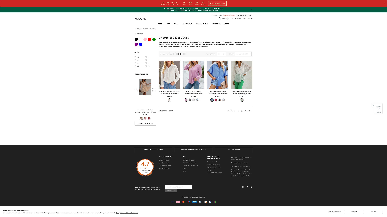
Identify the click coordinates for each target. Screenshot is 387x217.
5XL (149, 66)
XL (137, 63)
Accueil (137, 29)
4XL (138, 66)
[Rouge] (148, 118)
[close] (252, 10)
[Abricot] (141, 118)
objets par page (210, 54)
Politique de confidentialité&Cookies (127, 213)
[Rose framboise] (215, 100)
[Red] (149, 39)
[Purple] (136, 44)
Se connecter (236, 18)
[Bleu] (197, 100)
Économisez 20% (218, 3)
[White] (140, 39)
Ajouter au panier (145, 124)
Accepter (354, 211)
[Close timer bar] (385, 3)
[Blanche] (169, 100)
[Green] (154, 39)
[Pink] (145, 39)
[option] (145, 102)
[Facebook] (243, 187)
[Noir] (219, 100)
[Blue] (140, 44)
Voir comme (164, 54)
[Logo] (141, 18)
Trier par (231, 54)
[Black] (136, 39)
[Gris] (189, 100)
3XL (149, 63)
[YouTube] (251, 187)
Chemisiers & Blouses (148, 29)
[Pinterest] (247, 187)
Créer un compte (247, 18)
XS (138, 57)
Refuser (373, 211)
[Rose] (145, 118)
